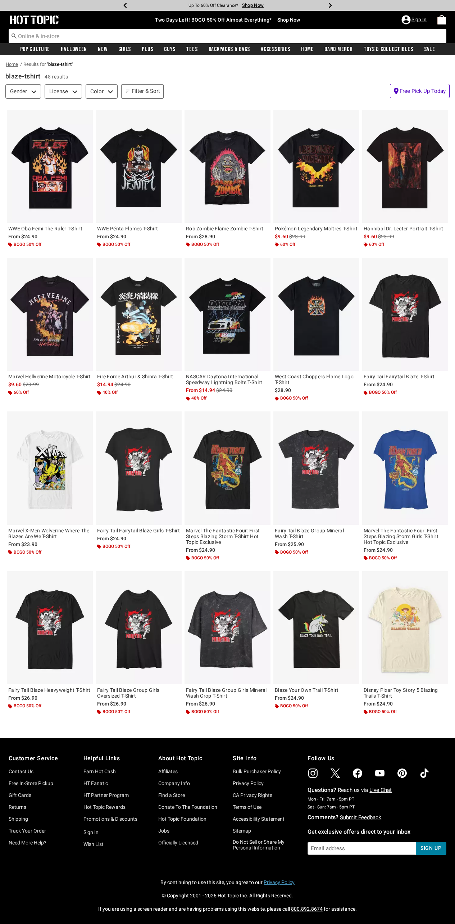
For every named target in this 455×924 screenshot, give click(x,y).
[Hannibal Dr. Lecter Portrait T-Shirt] (405, 166)
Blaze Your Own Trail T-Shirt (306, 690)
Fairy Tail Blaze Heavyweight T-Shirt (49, 690)
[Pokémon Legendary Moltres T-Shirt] (316, 166)
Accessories (275, 49)
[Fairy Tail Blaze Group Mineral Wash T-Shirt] (316, 467)
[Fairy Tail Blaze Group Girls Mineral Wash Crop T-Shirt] (227, 627)
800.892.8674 (307, 909)
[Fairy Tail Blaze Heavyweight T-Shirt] (50, 627)
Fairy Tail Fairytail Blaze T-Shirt (399, 376)
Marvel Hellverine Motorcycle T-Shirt (49, 376)
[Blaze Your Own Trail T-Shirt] (316, 627)
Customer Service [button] (33, 758)
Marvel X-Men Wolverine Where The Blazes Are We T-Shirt (49, 533)
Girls (124, 49)
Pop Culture (35, 49)
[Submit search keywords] (14, 35)
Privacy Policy (248, 783)
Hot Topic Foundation (182, 819)
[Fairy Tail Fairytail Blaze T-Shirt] (405, 314)
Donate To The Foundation (187, 807)
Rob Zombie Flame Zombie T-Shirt (224, 228)
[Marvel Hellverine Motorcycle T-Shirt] (50, 314)
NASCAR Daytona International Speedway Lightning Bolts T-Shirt (224, 379)
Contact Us (21, 771)
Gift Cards (20, 795)
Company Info (174, 783)
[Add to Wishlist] (86, 117)
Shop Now (253, 5)
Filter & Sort (146, 91)
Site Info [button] (244, 758)
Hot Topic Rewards (104, 807)
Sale (429, 49)
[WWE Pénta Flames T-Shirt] (139, 166)
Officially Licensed (178, 843)
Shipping (18, 819)
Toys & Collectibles (388, 49)
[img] (313, 773)
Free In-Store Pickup (31, 783)
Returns (17, 807)
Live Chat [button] (380, 790)
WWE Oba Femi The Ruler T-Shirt (45, 228)
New (102, 49)
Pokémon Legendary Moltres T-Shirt (316, 228)
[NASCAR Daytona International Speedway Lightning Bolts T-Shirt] (227, 314)
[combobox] (227, 36)
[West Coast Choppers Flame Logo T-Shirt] (316, 314)
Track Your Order (27, 831)
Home (307, 49)
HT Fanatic (95, 783)
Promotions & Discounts (110, 819)
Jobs (163, 831)
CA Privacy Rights (252, 795)
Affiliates (168, 771)
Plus (147, 49)
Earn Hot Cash (99, 771)
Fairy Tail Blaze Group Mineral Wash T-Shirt (309, 533)
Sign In (91, 832)
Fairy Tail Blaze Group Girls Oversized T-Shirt (128, 693)
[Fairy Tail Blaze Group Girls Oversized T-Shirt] (139, 627)
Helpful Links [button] (101, 758)
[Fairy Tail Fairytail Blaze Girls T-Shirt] (139, 467)
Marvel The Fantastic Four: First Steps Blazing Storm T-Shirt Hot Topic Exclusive (223, 536)
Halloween (74, 49)
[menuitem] (441, 19)
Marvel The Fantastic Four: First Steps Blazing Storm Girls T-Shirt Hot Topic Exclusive (401, 536)
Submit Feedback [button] (360, 817)
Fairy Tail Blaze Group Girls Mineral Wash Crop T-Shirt (226, 693)
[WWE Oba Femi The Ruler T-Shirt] (50, 166)
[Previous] (125, 5)
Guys (169, 49)
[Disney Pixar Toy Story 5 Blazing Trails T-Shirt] (405, 627)
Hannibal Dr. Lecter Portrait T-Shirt (403, 228)
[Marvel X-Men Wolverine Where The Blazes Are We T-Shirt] (50, 467)
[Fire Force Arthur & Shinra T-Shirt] (139, 314)
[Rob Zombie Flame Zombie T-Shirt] (227, 166)
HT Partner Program (106, 795)
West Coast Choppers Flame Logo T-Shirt (314, 379)
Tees (191, 49)
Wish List (93, 844)
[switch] (420, 91)
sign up (431, 848)
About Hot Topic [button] (180, 758)
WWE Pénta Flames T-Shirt (127, 228)
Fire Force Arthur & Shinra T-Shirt (135, 376)
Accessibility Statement (259, 819)
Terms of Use (247, 807)
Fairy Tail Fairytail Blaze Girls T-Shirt (138, 530)
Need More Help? (27, 843)
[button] (415, 19)
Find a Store (171, 795)
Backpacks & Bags (229, 49)
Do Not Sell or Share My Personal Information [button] (259, 845)
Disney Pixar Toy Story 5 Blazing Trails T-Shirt (401, 693)
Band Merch (338, 49)
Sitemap (242, 831)
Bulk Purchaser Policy (257, 771)
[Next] (330, 5)
